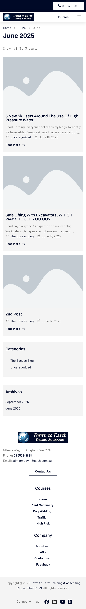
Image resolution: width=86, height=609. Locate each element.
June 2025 (12, 408)
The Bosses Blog (22, 236)
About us (42, 546)
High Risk (43, 523)
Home (7, 27)
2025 (22, 27)
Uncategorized (20, 137)
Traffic (42, 517)
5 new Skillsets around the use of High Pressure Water (41, 118)
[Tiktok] (62, 602)
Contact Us (43, 471)
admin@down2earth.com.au (32, 460)
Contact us (42, 558)
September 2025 (17, 402)
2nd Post (13, 314)
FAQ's (42, 552)
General (42, 499)
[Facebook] (46, 602)
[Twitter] (70, 602)
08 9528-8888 (23, 455)
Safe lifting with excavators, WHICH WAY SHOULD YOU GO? (38, 217)
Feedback (43, 564)
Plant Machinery (42, 505)
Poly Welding (42, 511)
